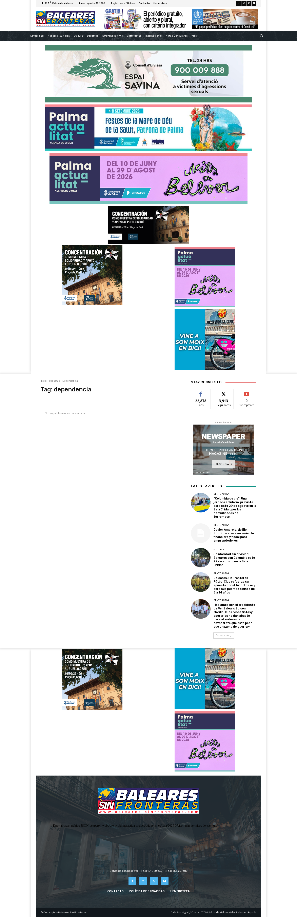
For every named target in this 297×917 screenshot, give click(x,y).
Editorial (219, 549)
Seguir (223, 391)
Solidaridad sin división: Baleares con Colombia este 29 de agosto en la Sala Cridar (234, 559)
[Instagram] (243, 3)
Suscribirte (246, 391)
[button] (261, 36)
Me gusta (201, 391)
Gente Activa (221, 494)
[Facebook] (238, 3)
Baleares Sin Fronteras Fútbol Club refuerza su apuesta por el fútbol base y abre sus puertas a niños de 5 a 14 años (234, 585)
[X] (248, 3)
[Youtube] (254, 3)
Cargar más (222, 635)
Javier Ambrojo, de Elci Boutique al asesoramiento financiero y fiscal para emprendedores (234, 535)
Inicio (44, 381)
